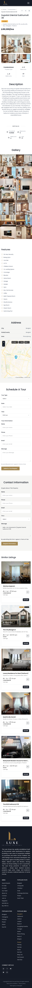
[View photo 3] (8, 172)
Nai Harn (19, 952)
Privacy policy (22, 983)
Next (26, 342)
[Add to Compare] (28, 581)
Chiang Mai (20, 885)
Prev (22, 342)
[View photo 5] (8, 184)
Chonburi (19, 888)
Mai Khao (19, 959)
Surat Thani (20, 898)
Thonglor (19, 929)
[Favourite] (25, 581)
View (15, 342)
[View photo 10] (24, 209)
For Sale (4, 885)
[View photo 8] (24, 196)
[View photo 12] (24, 221)
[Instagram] (3, 968)
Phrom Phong (21, 934)
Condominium (12, 9)
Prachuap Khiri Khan (22, 893)
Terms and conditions (12, 983)
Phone (3, 432)
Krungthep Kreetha (22, 926)
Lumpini (19, 921)
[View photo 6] (24, 184)
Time (2, 412)
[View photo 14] (24, 233)
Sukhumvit (20, 916)
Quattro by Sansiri (9, 717)
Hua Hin (4, 927)
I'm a (2, 516)
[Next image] (28, 572)
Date (2, 403)
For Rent (4, 888)
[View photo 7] (8, 196)
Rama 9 (19, 924)
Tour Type (4, 395)
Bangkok (19, 883)
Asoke (19, 931)
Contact (4, 896)
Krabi (18, 891)
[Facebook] (7, 968)
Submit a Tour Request (10, 468)
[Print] (29, 10)
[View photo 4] (24, 172)
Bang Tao (20, 954)
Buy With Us (5, 906)
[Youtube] (10, 968)
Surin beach (20, 957)
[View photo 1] (8, 160)
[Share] (25, 10)
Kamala (19, 947)
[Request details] (27, 592)
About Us (4, 893)
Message (4, 449)
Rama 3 (19, 936)
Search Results (6, 883)
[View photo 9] (8, 209)
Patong (19, 944)
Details (26, 600)
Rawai (19, 949)
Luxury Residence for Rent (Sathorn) (16, 673)
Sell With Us (5, 903)
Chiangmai (5, 917)
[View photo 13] (8, 233)
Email (3, 440)
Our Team (4, 891)
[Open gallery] (16, 44)
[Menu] (28, 3)
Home (4, 9)
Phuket (19, 896)
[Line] (3, 972)
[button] (16, 357)
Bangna (19, 939)
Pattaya (4, 919)
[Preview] (22, 581)
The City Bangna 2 (9, 630)
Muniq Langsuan (9, 586)
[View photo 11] (8, 221)
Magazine (4, 901)
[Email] (7, 972)
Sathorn (19, 919)
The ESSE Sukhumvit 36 (11, 804)
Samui (3, 924)
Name (3, 424)
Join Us (4, 898)
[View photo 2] (24, 160)
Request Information (9, 543)
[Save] (22, 10)
